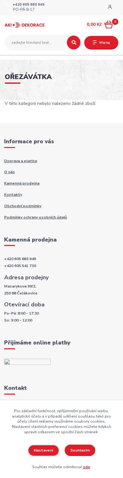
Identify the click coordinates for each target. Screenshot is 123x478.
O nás (9, 171)
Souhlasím (80, 450)
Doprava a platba (20, 160)
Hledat (73, 42)
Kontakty (13, 194)
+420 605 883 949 (28, 5)
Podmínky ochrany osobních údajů (35, 217)
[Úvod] (25, 24)
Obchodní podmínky (22, 205)
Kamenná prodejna (21, 183)
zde (86, 466)
